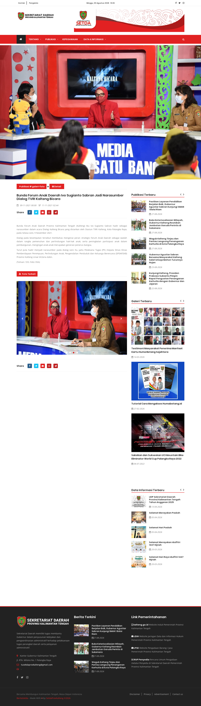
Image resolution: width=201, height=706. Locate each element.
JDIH (136, 636)
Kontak (21, 3)
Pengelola (33, 3)
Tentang (34, 39)
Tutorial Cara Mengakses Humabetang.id (156, 403)
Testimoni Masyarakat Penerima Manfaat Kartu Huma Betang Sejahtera (157, 350)
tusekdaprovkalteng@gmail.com (37, 664)
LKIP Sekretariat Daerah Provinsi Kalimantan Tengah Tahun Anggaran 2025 (164, 500)
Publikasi (50, 39)
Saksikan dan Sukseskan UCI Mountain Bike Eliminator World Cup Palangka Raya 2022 (157, 456)
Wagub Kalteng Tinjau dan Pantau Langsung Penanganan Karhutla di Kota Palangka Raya (166, 241)
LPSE (136, 648)
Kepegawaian (70, 39)
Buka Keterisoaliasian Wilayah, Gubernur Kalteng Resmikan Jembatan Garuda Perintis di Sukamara (166, 224)
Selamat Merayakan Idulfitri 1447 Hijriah (164, 543)
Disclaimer (135, 694)
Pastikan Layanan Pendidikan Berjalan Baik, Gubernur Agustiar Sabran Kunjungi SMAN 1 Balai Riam (166, 205)
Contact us (177, 694)
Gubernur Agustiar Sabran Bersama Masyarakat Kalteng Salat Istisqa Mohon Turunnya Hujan (165, 258)
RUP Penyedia (141, 659)
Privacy (147, 694)
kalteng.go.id (140, 624)
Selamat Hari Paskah (160, 527)
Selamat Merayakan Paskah (164, 513)
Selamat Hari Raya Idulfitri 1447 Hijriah (166, 558)
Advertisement (161, 694)
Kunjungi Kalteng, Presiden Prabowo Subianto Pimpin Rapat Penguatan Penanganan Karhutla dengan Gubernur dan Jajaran (166, 278)
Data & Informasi (93, 39)
